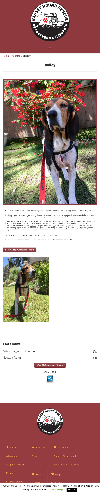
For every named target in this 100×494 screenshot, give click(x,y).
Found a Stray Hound (65, 456)
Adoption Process (15, 464)
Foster (35, 456)
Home (6, 56)
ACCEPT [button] (71, 490)
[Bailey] (50, 142)
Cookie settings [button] (56, 489)
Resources (11, 473)
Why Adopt (11, 456)
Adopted (16, 56)
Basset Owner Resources (67, 464)
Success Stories (14, 481)
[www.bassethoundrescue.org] (50, 21)
